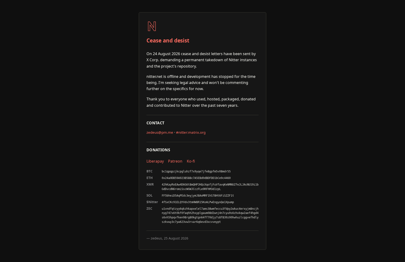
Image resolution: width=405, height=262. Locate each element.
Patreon (175, 161)
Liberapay (155, 161)
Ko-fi (191, 161)
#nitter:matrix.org (191, 132)
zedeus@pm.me (159, 132)
